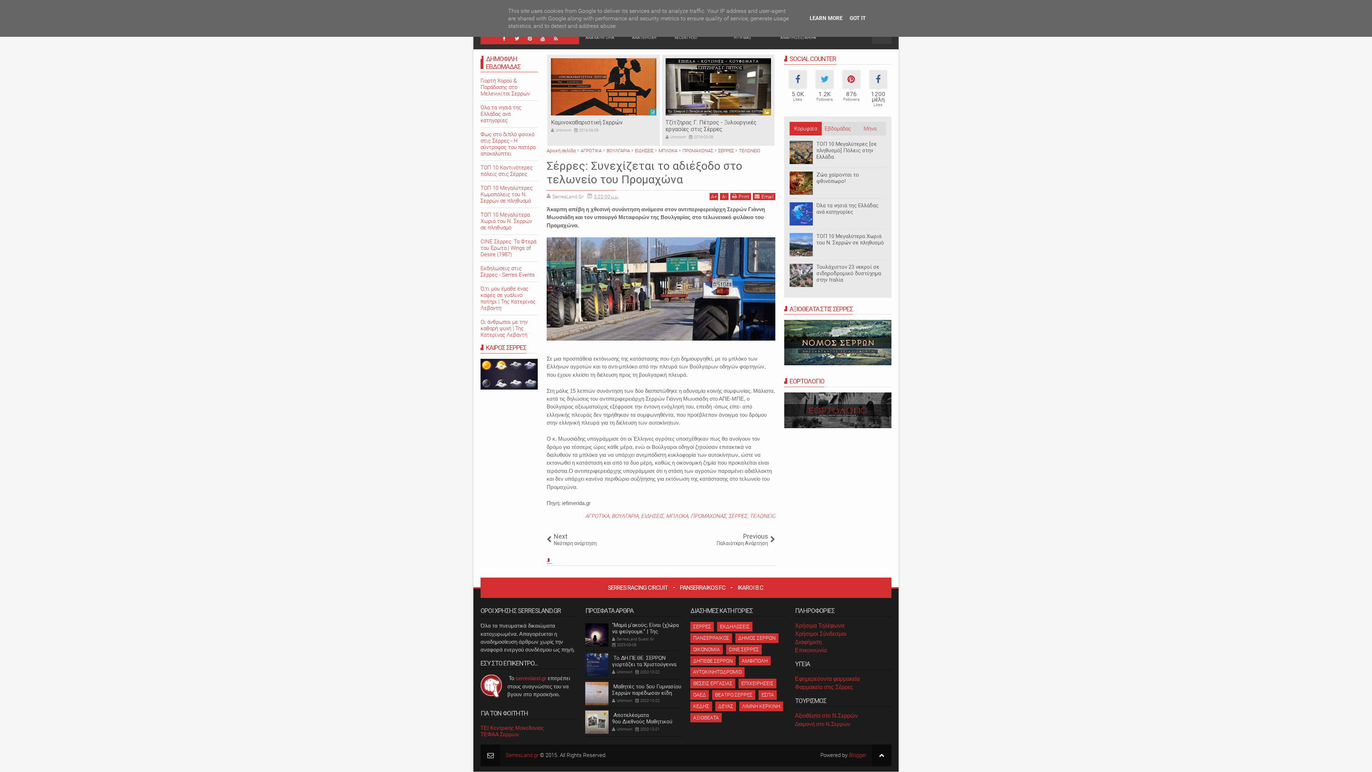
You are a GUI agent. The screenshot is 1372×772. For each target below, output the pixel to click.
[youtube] (542, 38)
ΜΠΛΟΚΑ (677, 516)
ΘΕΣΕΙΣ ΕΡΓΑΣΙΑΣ (712, 683)
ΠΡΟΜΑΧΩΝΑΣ (708, 516)
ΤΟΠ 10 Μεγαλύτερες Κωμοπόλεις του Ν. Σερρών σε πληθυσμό (507, 194)
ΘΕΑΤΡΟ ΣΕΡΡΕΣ (733, 695)
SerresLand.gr (522, 755)
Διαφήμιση (808, 642)
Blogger (857, 755)
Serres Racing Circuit (638, 587)
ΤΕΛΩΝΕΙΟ (762, 516)
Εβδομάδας (838, 128)
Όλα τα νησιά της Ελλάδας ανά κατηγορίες (847, 208)
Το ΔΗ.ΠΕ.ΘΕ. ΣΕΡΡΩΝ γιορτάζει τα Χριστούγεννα (644, 661)
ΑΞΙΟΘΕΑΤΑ (706, 718)
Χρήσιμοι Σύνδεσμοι (820, 634)
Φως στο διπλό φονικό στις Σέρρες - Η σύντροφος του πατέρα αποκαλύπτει (508, 144)
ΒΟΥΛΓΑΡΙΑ (625, 516)
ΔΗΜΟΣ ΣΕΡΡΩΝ (757, 638)
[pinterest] (530, 38)
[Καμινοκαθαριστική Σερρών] (603, 86)
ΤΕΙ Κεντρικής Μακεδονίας (512, 728)
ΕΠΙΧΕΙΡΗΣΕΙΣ (757, 683)
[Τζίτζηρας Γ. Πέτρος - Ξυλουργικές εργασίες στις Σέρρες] (718, 86)
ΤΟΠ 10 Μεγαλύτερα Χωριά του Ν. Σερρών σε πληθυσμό (850, 239)
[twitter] (517, 38)
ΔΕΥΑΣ (725, 706)
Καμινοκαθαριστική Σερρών (587, 122)
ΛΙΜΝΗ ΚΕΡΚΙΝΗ (761, 706)
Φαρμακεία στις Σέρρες (824, 687)
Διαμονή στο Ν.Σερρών (822, 724)
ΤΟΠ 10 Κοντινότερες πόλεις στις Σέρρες (507, 170)
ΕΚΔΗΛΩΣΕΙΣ (735, 626)
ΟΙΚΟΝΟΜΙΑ (706, 649)
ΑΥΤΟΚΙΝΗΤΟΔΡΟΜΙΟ (717, 672)
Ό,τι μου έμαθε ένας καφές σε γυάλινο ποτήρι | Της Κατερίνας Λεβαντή (508, 298)
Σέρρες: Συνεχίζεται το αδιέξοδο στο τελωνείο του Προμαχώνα (644, 172)
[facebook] (504, 38)
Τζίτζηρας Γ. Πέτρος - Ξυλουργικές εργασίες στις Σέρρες (711, 126)
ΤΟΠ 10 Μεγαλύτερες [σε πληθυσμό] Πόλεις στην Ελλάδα (846, 150)
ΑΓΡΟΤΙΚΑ (597, 516)
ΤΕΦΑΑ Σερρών (500, 734)
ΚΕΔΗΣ (701, 706)
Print (744, 196)
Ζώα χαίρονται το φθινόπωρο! (837, 178)
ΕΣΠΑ (767, 695)
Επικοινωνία (811, 650)
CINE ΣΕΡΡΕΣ (744, 649)
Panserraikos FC (702, 587)
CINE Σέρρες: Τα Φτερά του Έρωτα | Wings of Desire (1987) (508, 248)
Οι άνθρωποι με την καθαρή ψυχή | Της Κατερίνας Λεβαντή (504, 328)
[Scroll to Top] (881, 755)
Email (767, 196)
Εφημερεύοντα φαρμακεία (827, 679)
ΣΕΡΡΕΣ (738, 516)
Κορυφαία (805, 128)
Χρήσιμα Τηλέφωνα (819, 626)
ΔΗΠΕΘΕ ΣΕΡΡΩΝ (713, 661)
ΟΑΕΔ (699, 695)
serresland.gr (531, 678)
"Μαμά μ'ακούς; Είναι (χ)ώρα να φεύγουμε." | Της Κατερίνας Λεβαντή (645, 631)
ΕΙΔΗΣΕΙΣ (652, 516)
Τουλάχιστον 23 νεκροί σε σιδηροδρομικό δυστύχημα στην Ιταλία (848, 273)
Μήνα (870, 128)
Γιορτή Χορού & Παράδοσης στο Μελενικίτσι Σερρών (505, 87)
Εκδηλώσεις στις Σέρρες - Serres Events (508, 271)
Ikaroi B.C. (750, 587)
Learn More (826, 18)
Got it (858, 18)
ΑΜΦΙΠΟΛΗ (755, 661)
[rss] (555, 38)
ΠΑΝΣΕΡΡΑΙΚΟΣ (711, 638)
